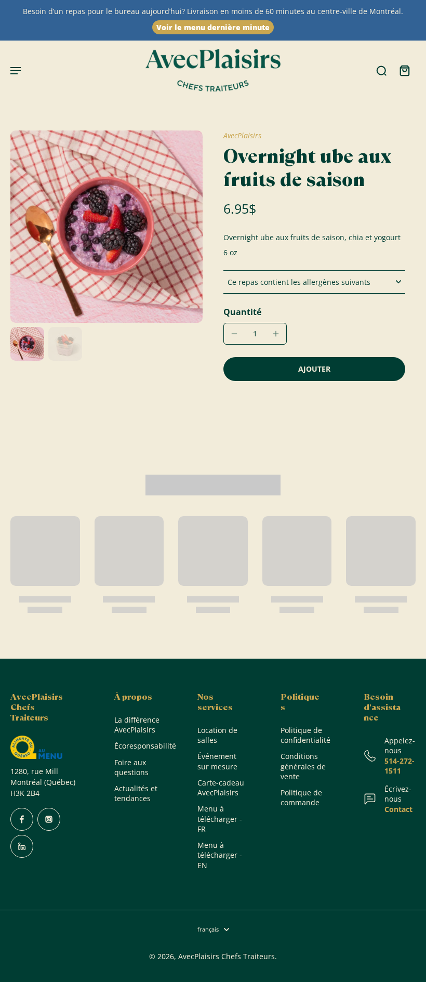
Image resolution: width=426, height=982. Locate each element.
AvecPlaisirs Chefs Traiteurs (226, 956)
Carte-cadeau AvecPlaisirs (220, 787)
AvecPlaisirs (242, 135)
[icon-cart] (404, 70)
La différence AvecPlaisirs (136, 725)
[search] (381, 70)
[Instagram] (48, 819)
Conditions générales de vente (303, 766)
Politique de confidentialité (305, 735)
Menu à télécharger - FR (219, 819)
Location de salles (217, 735)
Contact (398, 809)
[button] (314, 369)
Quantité (242, 312)
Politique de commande (301, 797)
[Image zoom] (106, 226)
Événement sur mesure (217, 761)
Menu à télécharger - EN (219, 855)
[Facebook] (21, 819)
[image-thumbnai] (27, 344)
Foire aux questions (131, 767)
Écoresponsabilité (140, 746)
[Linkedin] (21, 846)
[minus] (234, 334)
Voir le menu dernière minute (213, 27)
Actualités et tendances (135, 793)
